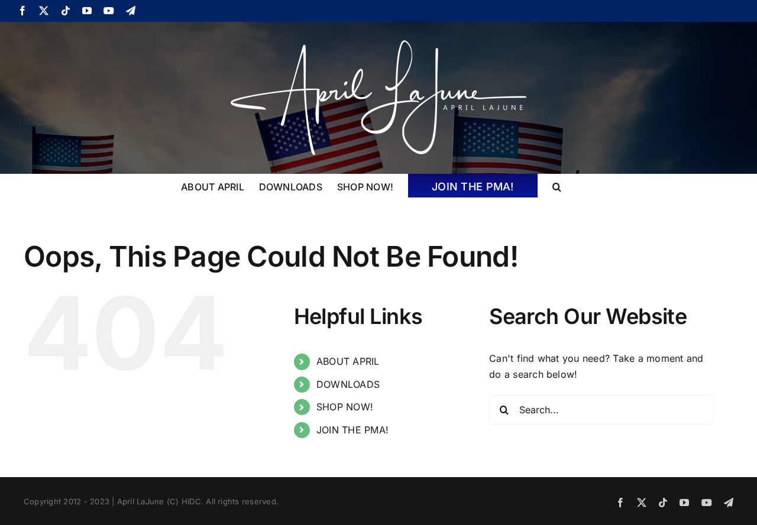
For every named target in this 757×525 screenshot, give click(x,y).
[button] (556, 185)
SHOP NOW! (344, 407)
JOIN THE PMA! (352, 430)
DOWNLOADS (348, 384)
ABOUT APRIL (348, 361)
